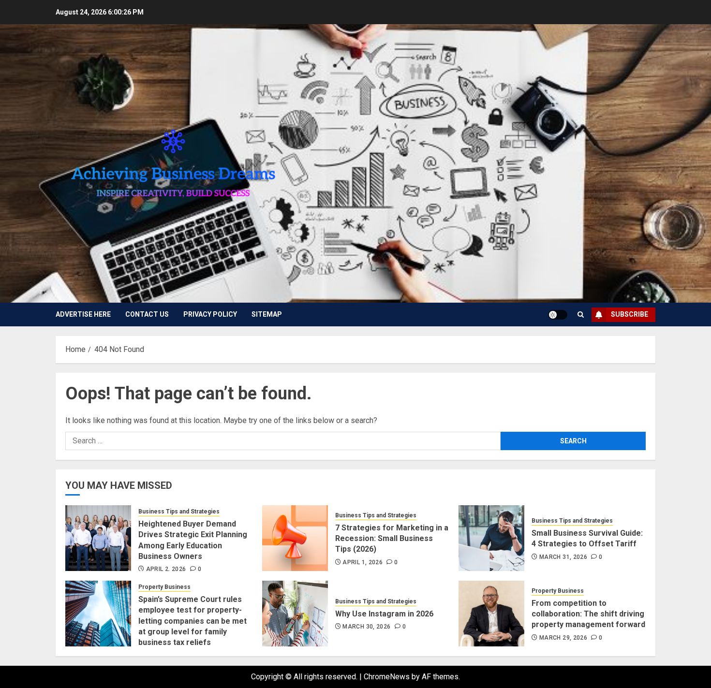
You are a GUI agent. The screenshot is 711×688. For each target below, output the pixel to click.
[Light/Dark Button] (557, 315)
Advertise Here (83, 314)
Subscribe (629, 314)
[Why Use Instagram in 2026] (295, 613)
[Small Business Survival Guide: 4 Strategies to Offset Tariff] (491, 538)
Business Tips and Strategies (179, 511)
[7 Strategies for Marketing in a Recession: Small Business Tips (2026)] (295, 538)
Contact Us (147, 314)
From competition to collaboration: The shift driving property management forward (588, 614)
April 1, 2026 (362, 562)
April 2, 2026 (166, 569)
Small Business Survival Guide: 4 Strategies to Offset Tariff (587, 538)
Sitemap (267, 314)
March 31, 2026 (563, 557)
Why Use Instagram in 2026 (384, 613)
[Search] (581, 314)
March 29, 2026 (563, 637)
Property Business (164, 587)
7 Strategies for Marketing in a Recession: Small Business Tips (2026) (391, 538)
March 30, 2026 (366, 626)
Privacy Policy (210, 314)
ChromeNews (387, 676)
